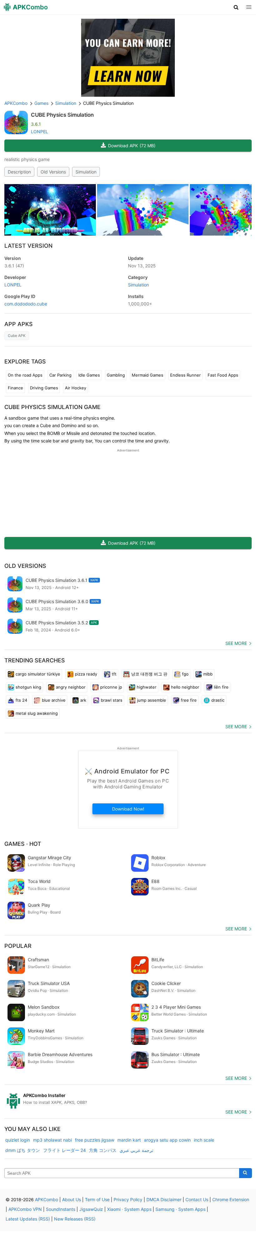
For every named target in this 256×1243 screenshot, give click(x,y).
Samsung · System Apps (180, 1209)
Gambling (116, 375)
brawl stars (111, 700)
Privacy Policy (128, 1199)
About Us (71, 1199)
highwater (146, 687)
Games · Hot (22, 844)
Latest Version (28, 245)
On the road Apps (25, 375)
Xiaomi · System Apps (129, 1209)
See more (236, 643)
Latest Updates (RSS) (28, 1218)
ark (83, 700)
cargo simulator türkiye (38, 673)
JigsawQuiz (91, 1209)
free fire (189, 700)
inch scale (204, 1140)
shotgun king (28, 687)
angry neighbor (71, 687)
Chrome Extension (230, 1199)
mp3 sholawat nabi (52, 1140)
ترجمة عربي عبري (136, 1150)
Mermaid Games (147, 375)
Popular (18, 946)
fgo (185, 673)
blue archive (54, 700)
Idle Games (89, 375)
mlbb (208, 673)
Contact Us (196, 1199)
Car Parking (60, 375)
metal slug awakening (37, 713)
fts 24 (21, 700)
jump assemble (151, 700)
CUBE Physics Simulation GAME (52, 407)
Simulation (86, 171)
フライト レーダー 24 (64, 1150)
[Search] (245, 1173)
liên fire (221, 687)
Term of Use (97, 1199)
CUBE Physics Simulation (62, 115)
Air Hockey (75, 387)
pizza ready (86, 673)
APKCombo (15, 103)
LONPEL (39, 131)
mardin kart (129, 1140)
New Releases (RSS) (75, 1218)
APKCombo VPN (25, 1209)
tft (114, 673)
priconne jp (111, 687)
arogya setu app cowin (167, 1140)
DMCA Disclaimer (163, 1199)
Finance (15, 387)
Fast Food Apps (223, 375)
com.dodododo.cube (25, 303)
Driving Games (44, 387)
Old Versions (53, 171)
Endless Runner (185, 375)
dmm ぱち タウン (22, 1150)
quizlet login (17, 1140)
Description (19, 171)
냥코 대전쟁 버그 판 (149, 673)
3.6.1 (14, 265)
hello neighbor (185, 687)
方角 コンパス (102, 1150)
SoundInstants (60, 1209)
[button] (236, 7)
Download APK (131, 145)
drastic (217, 700)
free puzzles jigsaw (94, 1140)
